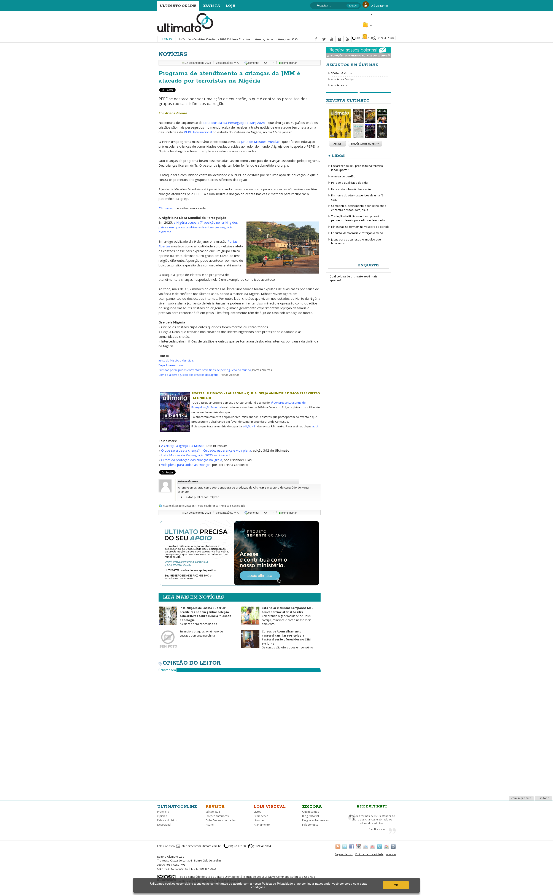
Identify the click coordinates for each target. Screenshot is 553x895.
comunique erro (521, 798)
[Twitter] (324, 39)
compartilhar (289, 62)
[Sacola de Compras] (365, 34)
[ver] (216, 497)
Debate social (167, 670)
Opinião (162, 816)
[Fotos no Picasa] (386, 846)
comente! (253, 62)
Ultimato (259, 487)
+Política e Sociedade (232, 506)
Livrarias (259, 820)
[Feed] (347, 39)
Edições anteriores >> (365, 143)
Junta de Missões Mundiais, (261, 141)
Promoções (261, 816)
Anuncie (391, 854)
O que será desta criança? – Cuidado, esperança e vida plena (206, 450)
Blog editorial (310, 816)
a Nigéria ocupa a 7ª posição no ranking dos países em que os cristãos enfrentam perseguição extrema (198, 227)
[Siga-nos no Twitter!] (344, 846)
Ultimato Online (178, 6)
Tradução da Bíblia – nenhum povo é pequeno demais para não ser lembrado (358, 218)
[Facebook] (316, 39)
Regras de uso (344, 854)
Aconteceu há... (340, 85)
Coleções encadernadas (220, 820)
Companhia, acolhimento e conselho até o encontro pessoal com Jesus (358, 208)
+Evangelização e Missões (178, 506)
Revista (211, 6)
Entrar (367, 14)
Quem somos (310, 812)
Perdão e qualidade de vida (349, 183)
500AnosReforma (342, 73)
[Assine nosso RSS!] (337, 846)
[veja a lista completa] (358, 92)
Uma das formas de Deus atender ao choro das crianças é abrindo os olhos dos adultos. (372, 819)
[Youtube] (331, 39)
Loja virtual (270, 806)
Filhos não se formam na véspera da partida (360, 227)
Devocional (164, 825)
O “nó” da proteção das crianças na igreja (191, 460)
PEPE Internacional (198, 132)
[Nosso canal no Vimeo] (379, 846)
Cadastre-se (386, 14)
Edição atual (213, 812)
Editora (312, 806)
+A (265, 62)
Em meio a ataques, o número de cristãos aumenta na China (201, 633)
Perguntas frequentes (315, 820)
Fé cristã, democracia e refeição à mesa (357, 233)
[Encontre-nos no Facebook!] (351, 846)
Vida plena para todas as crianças (185, 464)
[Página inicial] (185, 22)
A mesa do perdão (343, 176)
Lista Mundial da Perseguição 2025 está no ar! (195, 455)
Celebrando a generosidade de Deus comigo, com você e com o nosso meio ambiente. (287, 616)
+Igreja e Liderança (206, 506)
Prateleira (163, 812)
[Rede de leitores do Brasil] (365, 846)
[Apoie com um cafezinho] (366, 4)
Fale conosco (310, 825)
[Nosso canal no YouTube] (372, 846)
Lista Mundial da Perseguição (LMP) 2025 (234, 122)
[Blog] (393, 846)
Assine (337, 143)
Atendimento (262, 825)
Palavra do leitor (167, 820)
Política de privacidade (369, 854)
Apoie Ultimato (372, 807)
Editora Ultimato (225, 877)
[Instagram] (339, 39)
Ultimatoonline (177, 806)
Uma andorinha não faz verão (351, 189)
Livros (257, 812)
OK (396, 885)
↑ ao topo (543, 798)
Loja (230, 6)
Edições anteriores (217, 816)
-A (273, 62)
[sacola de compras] (366, 23)
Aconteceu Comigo (342, 79)
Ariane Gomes (188, 481)
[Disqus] (240, 729)
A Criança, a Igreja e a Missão (183, 445)
